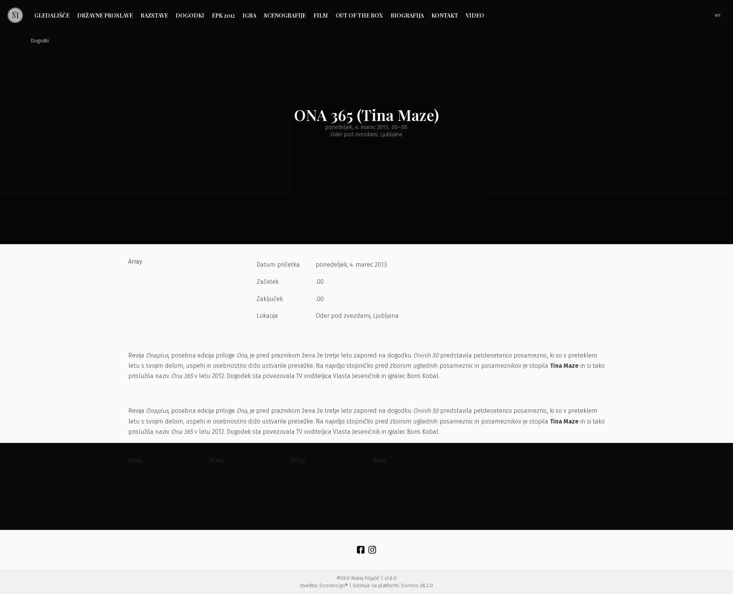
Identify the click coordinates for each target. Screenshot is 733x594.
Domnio (409, 585)
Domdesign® (334, 585)
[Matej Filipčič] (15, 15)
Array (135, 261)
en (717, 15)
